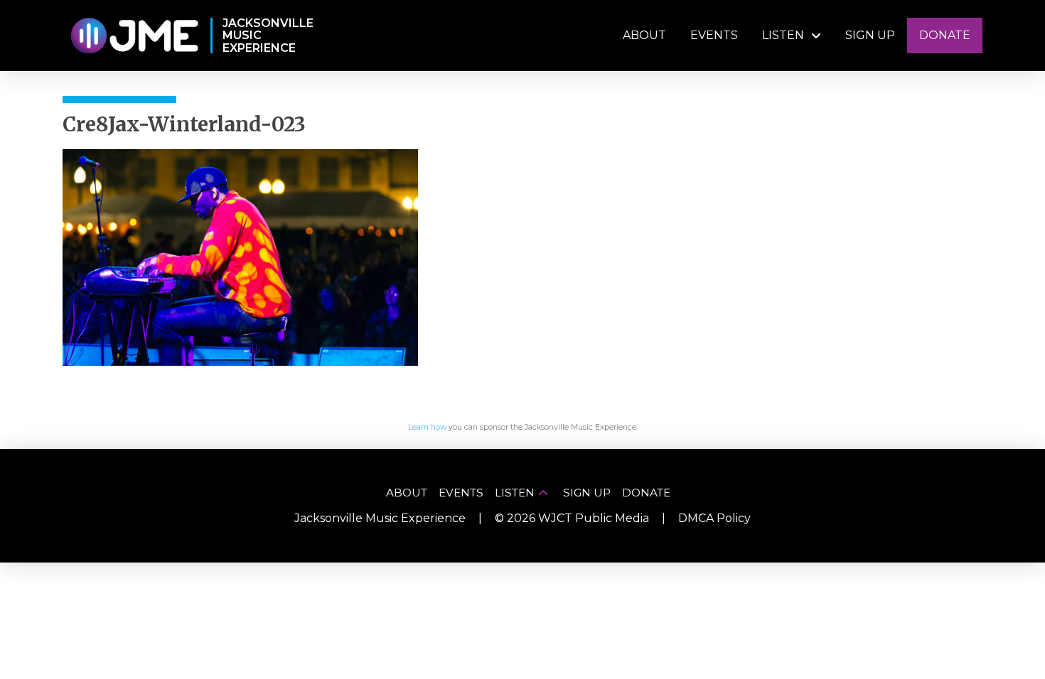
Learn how (427, 427)
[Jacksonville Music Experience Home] (134, 36)
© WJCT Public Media (572, 518)
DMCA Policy (714, 518)
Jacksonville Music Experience (380, 518)
